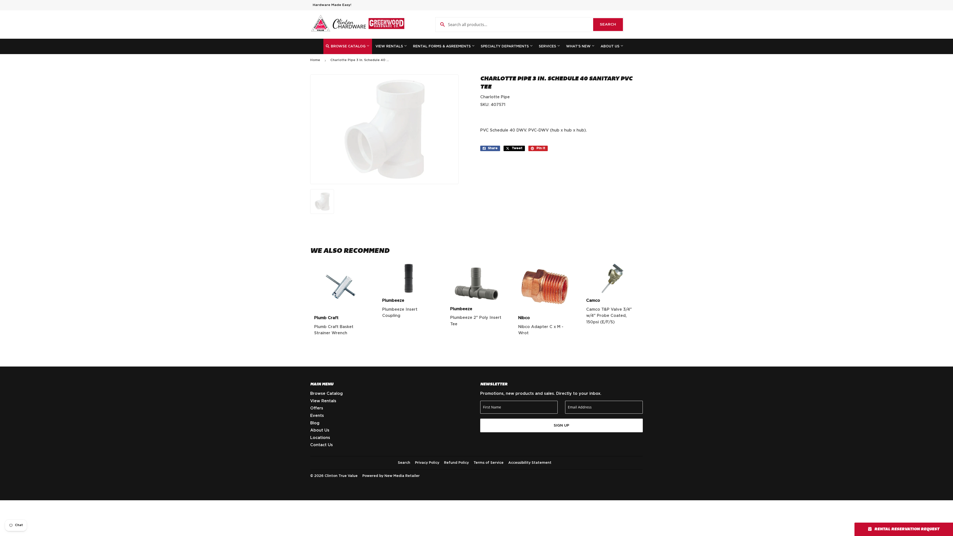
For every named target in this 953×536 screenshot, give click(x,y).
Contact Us (321, 445)
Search (611, 24)
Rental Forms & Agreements (442, 46)
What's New (579, 46)
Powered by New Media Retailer (391, 476)
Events (317, 416)
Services (548, 46)
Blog (314, 423)
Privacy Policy (427, 463)
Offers (316, 408)
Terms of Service (489, 463)
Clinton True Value (341, 476)
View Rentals (389, 46)
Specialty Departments (505, 46)
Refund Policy (456, 463)
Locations (320, 438)
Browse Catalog (348, 46)
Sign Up (561, 425)
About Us (610, 46)
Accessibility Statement (529, 463)
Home (315, 60)
